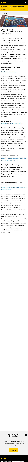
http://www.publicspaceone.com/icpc (12, 123)
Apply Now (3, 9)
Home (2, 29)
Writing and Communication (12, 7)
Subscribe (13, 450)
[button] (25, 2)
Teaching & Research (9, 29)
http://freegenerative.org (8, 71)
